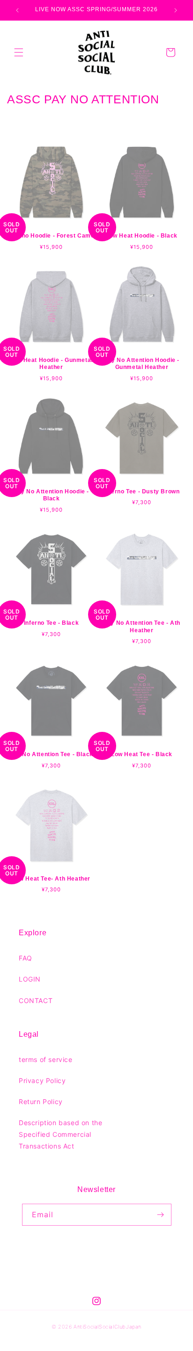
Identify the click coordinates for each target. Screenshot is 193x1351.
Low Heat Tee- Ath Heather (51, 878)
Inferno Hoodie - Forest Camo (51, 235)
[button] (18, 52)
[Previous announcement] (17, 10)
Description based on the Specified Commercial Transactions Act (60, 1134)
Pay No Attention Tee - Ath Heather (141, 627)
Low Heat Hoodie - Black (142, 235)
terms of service (46, 1059)
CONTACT (35, 1000)
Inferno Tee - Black (51, 623)
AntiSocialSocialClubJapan (107, 1326)
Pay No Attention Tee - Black (51, 754)
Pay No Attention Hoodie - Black (51, 495)
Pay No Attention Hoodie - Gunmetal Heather (141, 364)
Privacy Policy (42, 1080)
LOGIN (30, 979)
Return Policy (41, 1101)
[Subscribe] (160, 1215)
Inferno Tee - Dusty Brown (142, 491)
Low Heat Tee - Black (141, 754)
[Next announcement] (175, 10)
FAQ (25, 958)
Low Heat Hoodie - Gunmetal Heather (51, 364)
